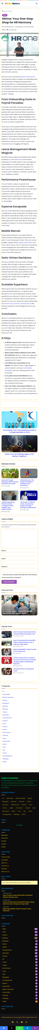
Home (5, 11)
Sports (5, 744)
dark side (17, 159)
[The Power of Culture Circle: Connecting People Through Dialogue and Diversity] (28, 495)
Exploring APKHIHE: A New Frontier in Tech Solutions (24, 650)
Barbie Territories (8, 697)
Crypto (5, 712)
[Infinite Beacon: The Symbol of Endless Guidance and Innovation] (28, 473)
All (3, 691)
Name (4, 550)
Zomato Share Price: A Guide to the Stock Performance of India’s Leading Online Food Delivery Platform (24, 661)
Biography (6, 703)
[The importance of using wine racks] (7, 671)
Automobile (6, 694)
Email (4, 559)
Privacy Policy (5, 857)
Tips (4, 750)
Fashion (5, 721)
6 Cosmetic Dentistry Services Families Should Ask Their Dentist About (17, 612)
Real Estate (6, 741)
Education (6, 715)
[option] (19, 605)
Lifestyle (5, 735)
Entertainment (7, 718)
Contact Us (5, 866)
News (10, 11)
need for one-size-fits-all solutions (16, 304)
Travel (5, 753)
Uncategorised (7, 756)
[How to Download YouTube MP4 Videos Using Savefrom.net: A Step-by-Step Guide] (7, 642)
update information (25, 242)
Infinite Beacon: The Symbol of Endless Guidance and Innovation (27, 482)
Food (4, 724)
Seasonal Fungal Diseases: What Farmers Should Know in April (10, 482)
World (4, 762)
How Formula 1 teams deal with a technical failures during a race (24, 633)
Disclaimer (4, 860)
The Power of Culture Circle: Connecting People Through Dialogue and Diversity (28, 504)
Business (5, 706)
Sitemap (4, 869)
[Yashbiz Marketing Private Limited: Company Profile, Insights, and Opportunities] (10, 495)
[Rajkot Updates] (12, 3)
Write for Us (5, 872)
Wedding (5, 759)
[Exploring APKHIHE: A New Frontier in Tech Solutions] (7, 652)
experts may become (27, 77)
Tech (4, 747)
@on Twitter (6, 876)
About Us (4, 863)
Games (5, 727)
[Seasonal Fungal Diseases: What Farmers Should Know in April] (10, 473)
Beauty (5, 700)
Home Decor (7, 732)
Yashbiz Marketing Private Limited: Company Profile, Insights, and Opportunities (8, 505)
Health (5, 729)
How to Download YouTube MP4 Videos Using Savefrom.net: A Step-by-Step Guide (24, 642)
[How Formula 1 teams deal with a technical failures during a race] (7, 634)
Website (4, 567)
